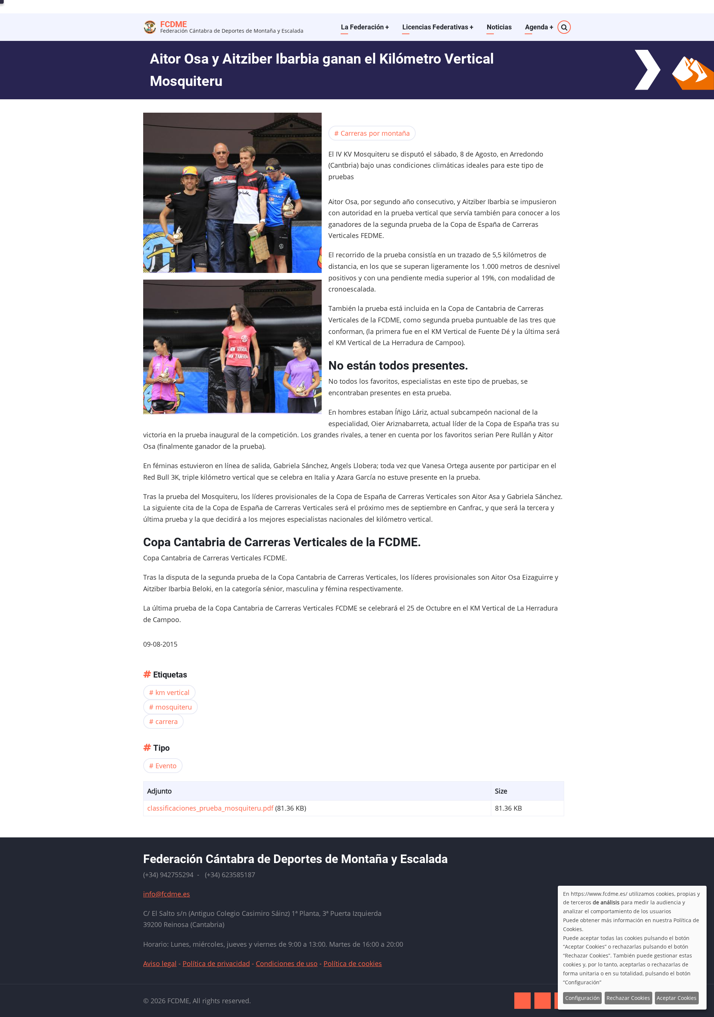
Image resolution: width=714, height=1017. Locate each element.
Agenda (539, 27)
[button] (232, 195)
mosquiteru (173, 706)
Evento (166, 765)
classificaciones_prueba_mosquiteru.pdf (210, 808)
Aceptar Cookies (677, 997)
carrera (166, 721)
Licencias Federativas (437, 27)
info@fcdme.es (166, 893)
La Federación (365, 27)
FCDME (173, 24)
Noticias (499, 27)
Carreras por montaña (375, 133)
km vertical (172, 692)
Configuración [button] (582, 997)
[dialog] (632, 948)
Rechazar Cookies (628, 997)
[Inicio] (150, 26)
